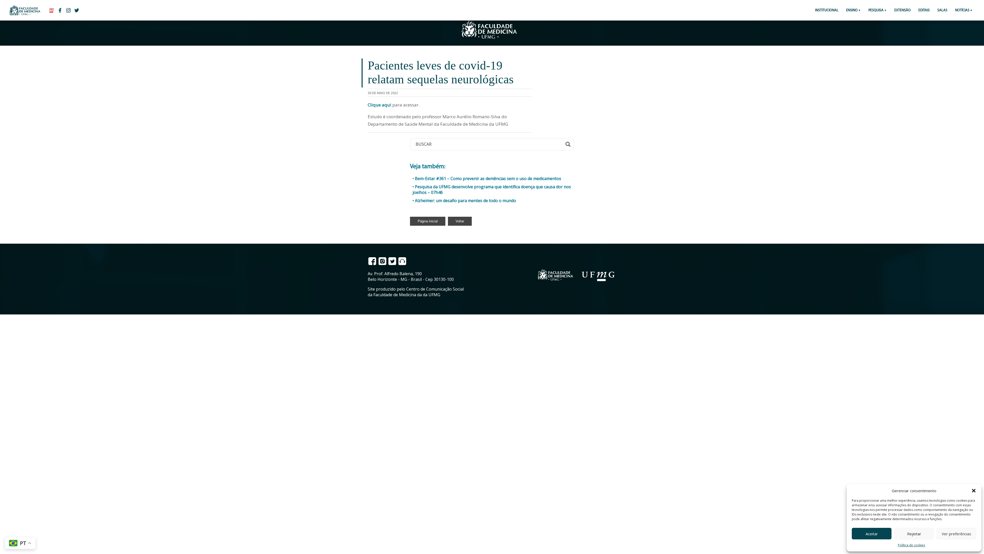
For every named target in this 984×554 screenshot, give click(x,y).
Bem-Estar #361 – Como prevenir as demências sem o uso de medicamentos (488, 178)
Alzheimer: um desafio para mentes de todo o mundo (465, 200)
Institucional (826, 10)
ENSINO (852, 10)
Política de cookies (911, 545)
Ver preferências (956, 533)
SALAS (942, 10)
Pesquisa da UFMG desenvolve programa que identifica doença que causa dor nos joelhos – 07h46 (492, 189)
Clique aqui (379, 105)
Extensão (902, 10)
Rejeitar (914, 533)
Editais (924, 10)
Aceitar (872, 533)
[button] (973, 490)
